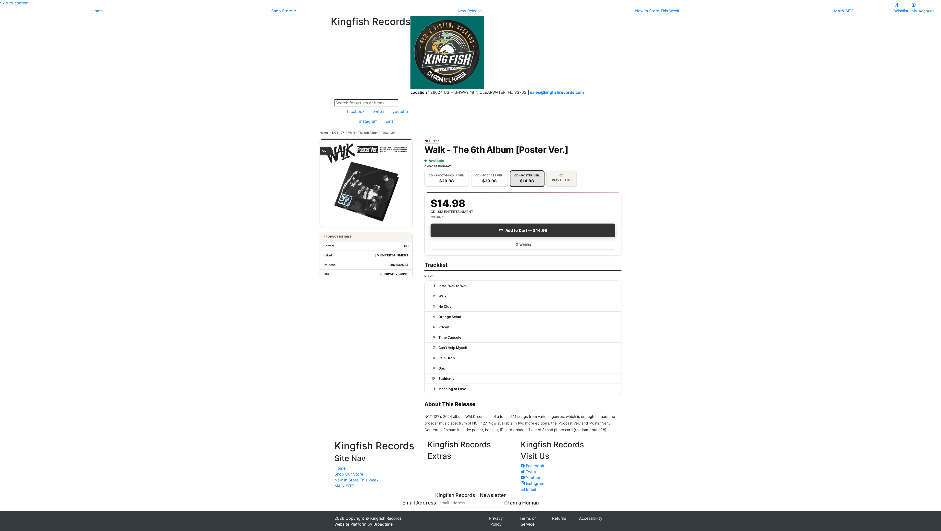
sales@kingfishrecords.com (557, 92)
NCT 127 (338, 132)
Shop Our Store (348, 474)
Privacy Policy (496, 521)
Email (530, 489)
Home (324, 132)
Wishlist (525, 244)
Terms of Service (528, 521)
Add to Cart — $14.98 (526, 230)
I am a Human (523, 503)
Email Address (419, 503)
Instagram (534, 483)
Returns (559, 518)
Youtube (533, 477)
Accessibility (590, 518)
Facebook (534, 465)
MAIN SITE (344, 485)
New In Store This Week (356, 480)
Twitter (532, 471)
